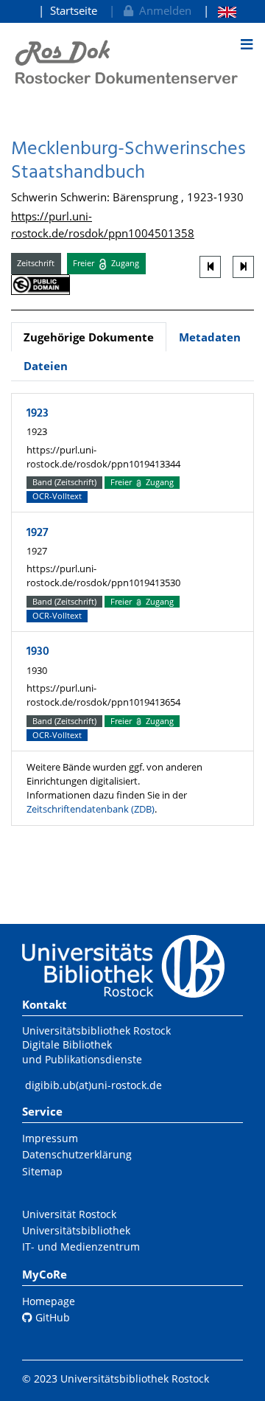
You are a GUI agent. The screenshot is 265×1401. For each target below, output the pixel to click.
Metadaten (210, 337)
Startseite (73, 10)
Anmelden (162, 10)
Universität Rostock (69, 1214)
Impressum (50, 1138)
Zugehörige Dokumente (89, 337)
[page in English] (219, 10)
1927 (37, 533)
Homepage (48, 1301)
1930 (37, 651)
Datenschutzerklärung (77, 1154)
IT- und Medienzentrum (81, 1247)
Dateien (46, 365)
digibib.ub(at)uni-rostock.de (93, 1085)
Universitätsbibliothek (76, 1230)
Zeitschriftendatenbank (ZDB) (90, 809)
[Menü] (246, 44)
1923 (37, 413)
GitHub (51, 1317)
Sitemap (42, 1171)
